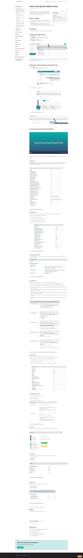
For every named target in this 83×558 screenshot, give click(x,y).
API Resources (17, 50)
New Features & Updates (20, 56)
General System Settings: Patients (20, 21)
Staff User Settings (18, 32)
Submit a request (59, 1)
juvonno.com (18, 555)
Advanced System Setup (20, 9)
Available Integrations (19, 13)
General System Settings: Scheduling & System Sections (38, 529)
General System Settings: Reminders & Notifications (20, 23)
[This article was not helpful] (43, 521)
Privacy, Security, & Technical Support (18, 60)
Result (54, 21)
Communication (18, 40)
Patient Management (19, 36)
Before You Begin (55, 14)
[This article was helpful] (40, 521)
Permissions (55, 15)
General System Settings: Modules (20, 18)
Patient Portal (17, 44)
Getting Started (18, 6)
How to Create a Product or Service (35, 530)
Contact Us (20, 547)
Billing (16, 38)
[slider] (44, 152)
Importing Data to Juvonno (19, 30)
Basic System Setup (19, 8)
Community (54, 1)
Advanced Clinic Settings (20, 48)
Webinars (17, 54)
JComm (16, 42)
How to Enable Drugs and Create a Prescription (36, 534)
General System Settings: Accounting (20, 16)
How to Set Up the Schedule (33, 532)
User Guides (18, 27)
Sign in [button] (66, 1)
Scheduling (17, 34)
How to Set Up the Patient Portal (20, 12)
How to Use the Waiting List (33, 535)
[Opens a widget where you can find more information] (79, 556)
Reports (16, 46)
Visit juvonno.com (48, 1)
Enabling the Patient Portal (57, 16)
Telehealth (17, 52)
